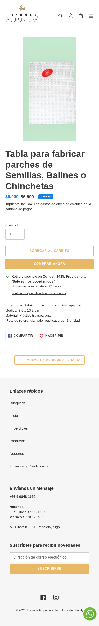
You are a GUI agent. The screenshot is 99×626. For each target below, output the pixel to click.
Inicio (14, 415)
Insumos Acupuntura (40, 610)
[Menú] (91, 16)
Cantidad (11, 225)
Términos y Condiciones (29, 466)
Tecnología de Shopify (68, 610)
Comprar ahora (49, 264)
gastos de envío (52, 204)
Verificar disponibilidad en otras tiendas (39, 293)
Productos (18, 441)
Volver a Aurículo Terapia (52, 360)
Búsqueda (17, 403)
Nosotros (17, 454)
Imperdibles (19, 428)
